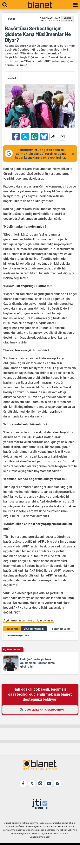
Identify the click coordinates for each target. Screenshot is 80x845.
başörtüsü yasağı (61, 628)
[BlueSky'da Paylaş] (44, 136)
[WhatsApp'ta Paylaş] (34, 136)
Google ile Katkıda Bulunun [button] (44, 709)
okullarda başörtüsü (18, 635)
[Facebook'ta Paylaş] (16, 136)
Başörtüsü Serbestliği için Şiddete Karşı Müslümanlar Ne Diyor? (38, 34)
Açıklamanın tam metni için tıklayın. (28, 620)
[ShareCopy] (53, 136)
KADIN (11, 19)
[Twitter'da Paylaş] (25, 136)
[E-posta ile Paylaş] (62, 136)
